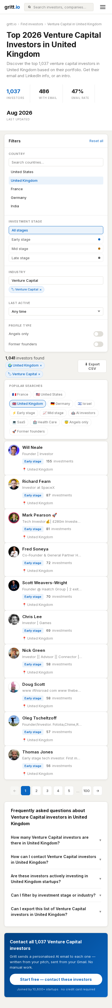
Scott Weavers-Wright (44, 582)
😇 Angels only (76, 422)
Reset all (96, 141)
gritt (12, 7)
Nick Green (33, 650)
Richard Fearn (36, 481)
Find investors (32, 24)
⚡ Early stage (23, 413)
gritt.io (12, 24)
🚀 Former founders (28, 431)
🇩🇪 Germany (60, 404)
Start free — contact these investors (56, 979)
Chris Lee (32, 616)
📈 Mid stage (53, 413)
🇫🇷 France (20, 394)
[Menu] (103, 7)
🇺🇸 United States (49, 394)
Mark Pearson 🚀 (39, 515)
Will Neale (32, 447)
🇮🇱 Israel (85, 404)
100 (86, 790)
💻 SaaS (18, 422)
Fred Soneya (35, 549)
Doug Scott (33, 684)
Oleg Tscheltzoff (39, 718)
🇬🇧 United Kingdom (27, 404)
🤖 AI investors (83, 413)
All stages (20, 230)
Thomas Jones (37, 752)
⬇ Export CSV (92, 366)
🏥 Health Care (45, 422)
